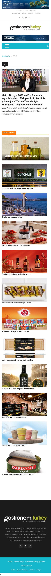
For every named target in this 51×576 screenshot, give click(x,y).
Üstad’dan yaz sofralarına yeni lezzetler (17, 360)
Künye (24, 13)
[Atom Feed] (26, 18)
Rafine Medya (19, 562)
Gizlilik (13, 570)
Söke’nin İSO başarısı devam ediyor (16, 331)
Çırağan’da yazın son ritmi (12, 217)
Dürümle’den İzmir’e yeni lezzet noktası (17, 188)
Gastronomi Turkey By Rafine (35, 562)
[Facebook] (19, 18)
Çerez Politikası (22, 570)
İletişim (37, 13)
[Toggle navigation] (7, 46)
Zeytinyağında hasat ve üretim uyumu (16, 274)
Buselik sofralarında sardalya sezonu (16, 303)
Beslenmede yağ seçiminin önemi (21, 156)
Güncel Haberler (26, 566)
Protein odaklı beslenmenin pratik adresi (18, 474)
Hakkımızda (16, 13)
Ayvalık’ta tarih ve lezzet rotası (14, 417)
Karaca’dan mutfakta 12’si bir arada (16, 246)
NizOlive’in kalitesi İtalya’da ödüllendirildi (18, 389)
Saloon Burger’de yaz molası (13, 446)
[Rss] (21, 546)
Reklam (30, 13)
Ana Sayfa (6, 56)
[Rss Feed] (29, 18)
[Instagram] (23, 18)
